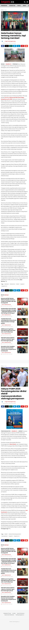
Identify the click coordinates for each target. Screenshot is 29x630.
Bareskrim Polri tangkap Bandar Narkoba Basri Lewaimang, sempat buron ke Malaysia (8, 349)
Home (2, 9)
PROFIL (19, 5)
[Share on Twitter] (7, 46)
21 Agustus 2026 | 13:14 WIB (6, 335)
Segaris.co (4, 286)
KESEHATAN (12, 5)
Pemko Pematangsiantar (15, 534)
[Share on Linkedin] (18, 46)
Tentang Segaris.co (20, 614)
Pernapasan (4, 536)
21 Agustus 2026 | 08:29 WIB (7, 343)
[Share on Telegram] (14, 46)
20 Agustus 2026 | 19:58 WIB (7, 354)
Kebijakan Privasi (7, 613)
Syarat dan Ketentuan (9, 614)
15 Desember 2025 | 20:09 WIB (9, 43)
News (24, 5)
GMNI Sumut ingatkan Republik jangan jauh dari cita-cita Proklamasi (8, 330)
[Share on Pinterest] (22, 46)
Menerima (12, 284)
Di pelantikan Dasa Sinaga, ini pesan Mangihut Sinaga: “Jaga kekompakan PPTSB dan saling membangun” (8, 311)
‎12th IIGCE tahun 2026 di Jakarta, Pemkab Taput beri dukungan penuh (7, 339)
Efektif (6, 534)
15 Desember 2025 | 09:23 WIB (9, 403)
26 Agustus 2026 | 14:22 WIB (7, 306)
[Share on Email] (26, 46)
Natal (17, 284)
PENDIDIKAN (4, 5)
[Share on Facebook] (3, 46)
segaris (22, 284)
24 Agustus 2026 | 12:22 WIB (7, 316)
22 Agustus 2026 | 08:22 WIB (7, 326)
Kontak (14, 613)
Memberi (7, 284)
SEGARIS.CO (8, 64)
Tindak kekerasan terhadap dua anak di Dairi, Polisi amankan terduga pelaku (8, 321)
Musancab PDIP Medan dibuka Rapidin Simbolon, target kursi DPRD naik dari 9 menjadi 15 (8, 301)
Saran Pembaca (20, 613)
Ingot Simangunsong (10, 41)
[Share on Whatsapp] (11, 46)
